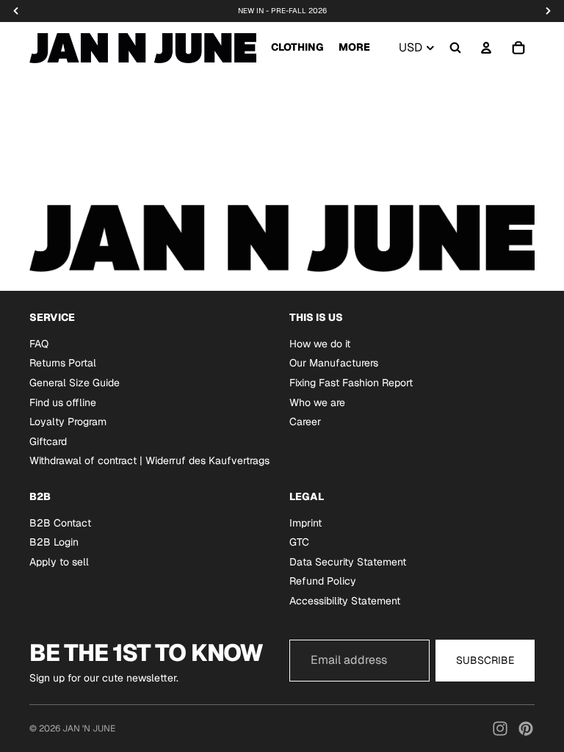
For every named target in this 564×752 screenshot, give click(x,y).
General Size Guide (74, 382)
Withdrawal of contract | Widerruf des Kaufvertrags (149, 460)
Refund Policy (322, 581)
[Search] (455, 48)
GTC (299, 542)
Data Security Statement (347, 561)
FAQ (38, 343)
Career (305, 421)
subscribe (485, 660)
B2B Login (54, 542)
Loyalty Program (67, 421)
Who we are (317, 401)
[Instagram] (500, 728)
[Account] (486, 48)
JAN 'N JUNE (88, 728)
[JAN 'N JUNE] (142, 47)
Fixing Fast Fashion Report (351, 382)
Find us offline (62, 401)
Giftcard (48, 440)
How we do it (319, 343)
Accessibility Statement (344, 600)
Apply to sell (59, 561)
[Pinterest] (526, 728)
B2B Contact (60, 522)
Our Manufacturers (333, 362)
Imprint (305, 522)
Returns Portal (62, 362)
